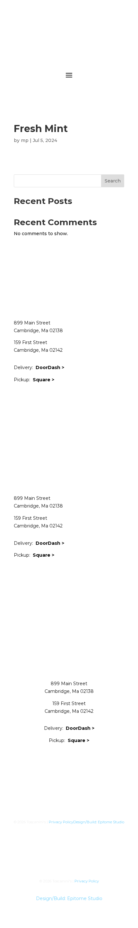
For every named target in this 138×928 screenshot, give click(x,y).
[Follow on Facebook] (19, 398)
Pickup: (34, 380)
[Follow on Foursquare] (70, 398)
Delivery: (39, 367)
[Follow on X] (32, 398)
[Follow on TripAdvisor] (83, 398)
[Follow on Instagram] (44, 398)
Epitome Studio (111, 822)
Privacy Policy (61, 822)
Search (113, 181)
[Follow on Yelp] (57, 398)
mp (25, 140)
